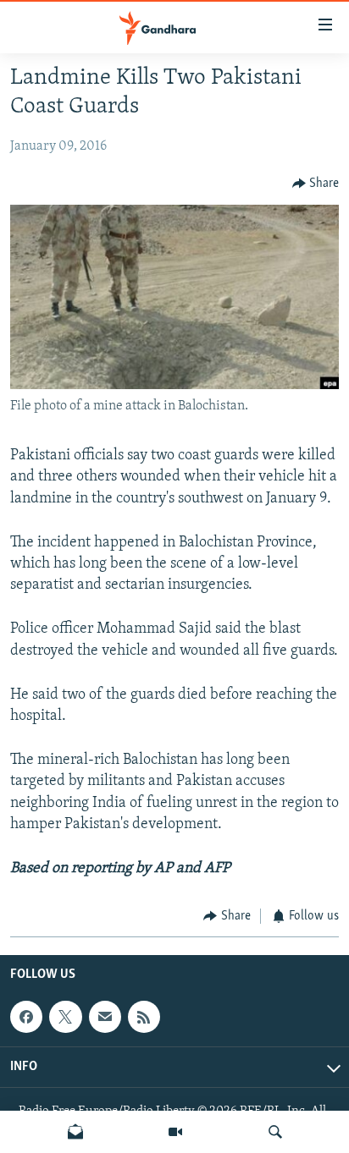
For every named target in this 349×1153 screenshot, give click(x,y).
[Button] (316, 184)
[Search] (275, 1132)
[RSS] (144, 1017)
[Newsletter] (75, 1132)
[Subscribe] (105, 1017)
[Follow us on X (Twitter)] (65, 1017)
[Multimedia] (175, 1132)
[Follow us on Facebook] (26, 1017)
